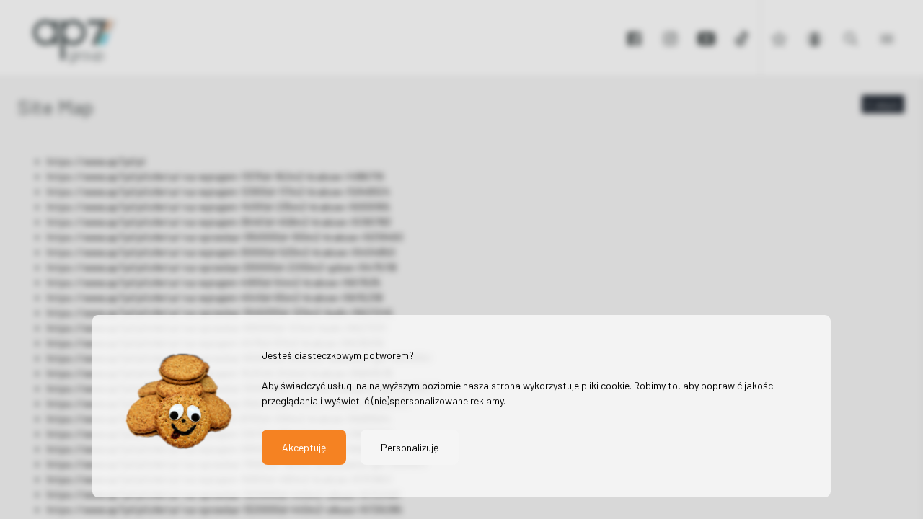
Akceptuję (304, 447)
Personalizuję (409, 447)
